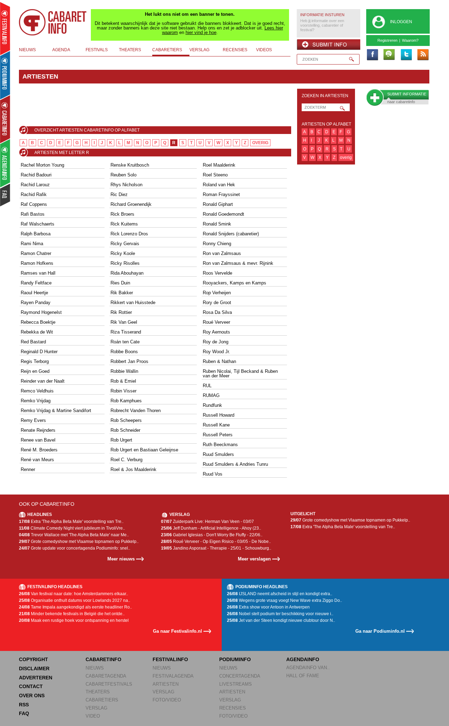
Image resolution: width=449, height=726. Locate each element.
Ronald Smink (217, 224)
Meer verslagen (254, 559)
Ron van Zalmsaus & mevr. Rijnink (238, 263)
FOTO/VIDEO (167, 700)
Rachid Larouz (35, 184)
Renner (28, 469)
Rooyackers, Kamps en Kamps (234, 282)
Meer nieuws (121, 559)
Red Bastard (33, 341)
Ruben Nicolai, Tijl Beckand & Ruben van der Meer (240, 373)
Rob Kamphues (126, 400)
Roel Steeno (215, 174)
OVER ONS (32, 695)
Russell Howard (218, 415)
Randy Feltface (36, 282)
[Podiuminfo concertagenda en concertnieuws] (5, 75)
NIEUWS (95, 668)
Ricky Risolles (125, 263)
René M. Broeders (39, 449)
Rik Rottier (121, 312)
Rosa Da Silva (217, 312)
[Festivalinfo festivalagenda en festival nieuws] (5, 28)
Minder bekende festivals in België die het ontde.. (72, 614)
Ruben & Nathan (219, 361)
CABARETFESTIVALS (109, 684)
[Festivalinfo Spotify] (389, 55)
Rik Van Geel (123, 322)
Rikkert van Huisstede (132, 302)
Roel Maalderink (219, 165)
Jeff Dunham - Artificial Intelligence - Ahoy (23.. (211, 528)
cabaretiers (167, 49)
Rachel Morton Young (42, 165)
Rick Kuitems (124, 224)
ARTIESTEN (166, 684)
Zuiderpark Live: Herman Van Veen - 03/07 (207, 521)
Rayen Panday (36, 302)
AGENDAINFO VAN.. (308, 667)
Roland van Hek (219, 184)
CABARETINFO (103, 659)
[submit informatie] (328, 44)
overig (260, 142)
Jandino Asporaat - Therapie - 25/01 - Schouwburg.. (216, 548)
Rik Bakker (121, 292)
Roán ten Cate (125, 341)
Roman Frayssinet (221, 194)
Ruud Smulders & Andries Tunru (235, 464)
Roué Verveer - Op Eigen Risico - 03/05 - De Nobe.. (216, 541)
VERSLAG (96, 708)
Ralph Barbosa (36, 233)
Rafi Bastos (33, 214)
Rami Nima (32, 243)
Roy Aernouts (216, 332)
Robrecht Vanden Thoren (135, 410)
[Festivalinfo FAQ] (5, 195)
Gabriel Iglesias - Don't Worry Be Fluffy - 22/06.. (211, 535)
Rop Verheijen (217, 292)
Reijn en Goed (35, 371)
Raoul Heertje (34, 292)
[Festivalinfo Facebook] (372, 55)
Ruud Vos (212, 474)
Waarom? (410, 40)
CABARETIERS (102, 700)
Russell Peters (218, 434)
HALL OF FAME (302, 675)
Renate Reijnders (38, 430)
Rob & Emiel (123, 381)
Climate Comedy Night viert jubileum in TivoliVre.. (72, 528)
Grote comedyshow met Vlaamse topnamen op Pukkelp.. (79, 541)
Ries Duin (120, 282)
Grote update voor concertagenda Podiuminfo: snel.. (74, 548)
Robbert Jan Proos (129, 361)
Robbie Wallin (124, 371)
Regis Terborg (35, 361)
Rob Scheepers (126, 420)
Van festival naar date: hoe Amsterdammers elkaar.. (73, 594)
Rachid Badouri (36, 174)
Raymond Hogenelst (41, 312)
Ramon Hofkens (37, 263)
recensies (235, 49)
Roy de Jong (215, 341)
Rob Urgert (121, 440)
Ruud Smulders (218, 454)
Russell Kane (216, 425)
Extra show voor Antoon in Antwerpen (268, 607)
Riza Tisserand (125, 332)
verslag (199, 49)
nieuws (27, 49)
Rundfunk (212, 405)
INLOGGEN (401, 21)
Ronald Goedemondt (223, 214)
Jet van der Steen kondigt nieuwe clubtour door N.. (281, 620)
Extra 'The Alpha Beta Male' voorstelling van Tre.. (71, 521)
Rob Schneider (125, 430)
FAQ (24, 713)
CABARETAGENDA (106, 676)
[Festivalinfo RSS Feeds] (423, 55)
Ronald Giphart (218, 204)
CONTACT (31, 686)
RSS (24, 704)
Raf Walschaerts (37, 224)
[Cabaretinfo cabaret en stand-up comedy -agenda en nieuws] (5, 118)
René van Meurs (37, 459)
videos (264, 49)
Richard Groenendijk (131, 204)
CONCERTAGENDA (239, 676)
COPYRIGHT (33, 659)
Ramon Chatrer (36, 253)
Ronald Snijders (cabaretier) (231, 233)
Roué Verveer (216, 322)
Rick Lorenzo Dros (129, 233)
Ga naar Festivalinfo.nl (177, 631)
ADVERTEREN (35, 677)
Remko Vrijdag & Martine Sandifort (56, 410)
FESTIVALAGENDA (173, 676)
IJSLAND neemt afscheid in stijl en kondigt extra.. (279, 594)
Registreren (387, 40)
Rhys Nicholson (126, 184)
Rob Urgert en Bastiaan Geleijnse (144, 449)
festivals (97, 49)
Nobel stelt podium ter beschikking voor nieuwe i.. (280, 614)
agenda (61, 49)
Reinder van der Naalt (43, 381)
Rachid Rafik (34, 194)
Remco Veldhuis (37, 391)
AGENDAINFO (302, 659)
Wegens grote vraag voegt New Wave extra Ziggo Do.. (284, 600)
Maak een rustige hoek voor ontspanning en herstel (74, 620)
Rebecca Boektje (38, 322)
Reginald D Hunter (39, 351)
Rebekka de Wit (37, 332)
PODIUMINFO (235, 659)
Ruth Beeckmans (220, 444)
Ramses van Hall (38, 273)
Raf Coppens (34, 204)
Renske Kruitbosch (129, 165)
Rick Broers (122, 214)
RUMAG (211, 395)
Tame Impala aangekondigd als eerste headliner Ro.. (75, 607)
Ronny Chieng (217, 243)
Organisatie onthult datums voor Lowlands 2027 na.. (74, 600)
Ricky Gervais (124, 243)
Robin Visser (123, 391)
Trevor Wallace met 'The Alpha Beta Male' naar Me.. (74, 535)
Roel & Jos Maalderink (133, 469)
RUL (207, 385)
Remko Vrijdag (36, 400)
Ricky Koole (122, 253)
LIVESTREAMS (235, 684)
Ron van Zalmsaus (222, 253)
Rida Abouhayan (126, 273)
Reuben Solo (123, 174)
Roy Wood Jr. (216, 351)
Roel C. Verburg (126, 459)
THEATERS (98, 691)
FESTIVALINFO (170, 659)
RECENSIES (232, 708)
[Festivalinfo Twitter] (406, 55)
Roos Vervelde (217, 273)
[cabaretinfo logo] (53, 22)
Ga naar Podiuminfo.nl (380, 631)
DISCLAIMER (34, 668)
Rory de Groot (217, 302)
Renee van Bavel (38, 440)
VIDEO (93, 716)
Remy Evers (33, 420)
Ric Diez (119, 194)
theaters (130, 49)
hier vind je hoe (201, 32)
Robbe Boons (124, 351)
